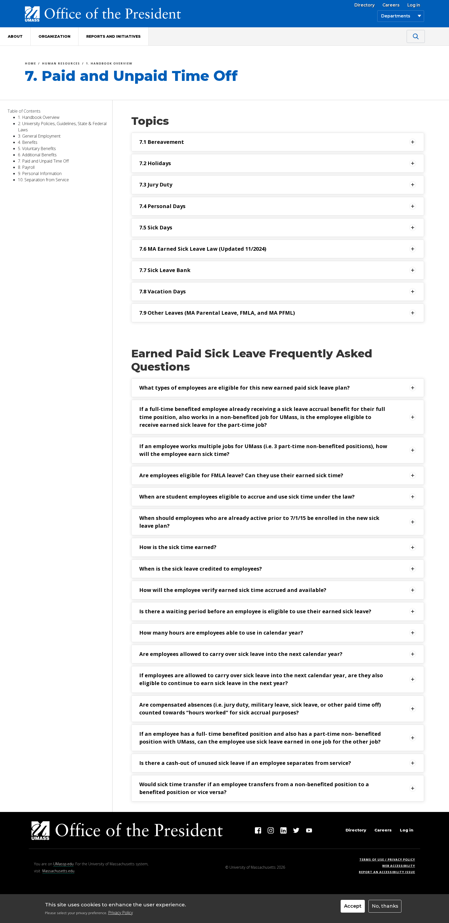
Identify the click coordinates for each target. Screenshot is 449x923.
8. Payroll (26, 167)
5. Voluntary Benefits (37, 148)
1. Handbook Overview (109, 64)
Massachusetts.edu (58, 870)
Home (30, 64)
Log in (413, 5)
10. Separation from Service (43, 180)
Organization (54, 36)
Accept (352, 906)
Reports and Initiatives (113, 36)
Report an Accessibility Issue (389, 872)
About (15, 36)
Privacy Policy (120, 912)
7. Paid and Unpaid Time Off (43, 161)
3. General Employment (39, 136)
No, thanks (385, 906)
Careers (391, 5)
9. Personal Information (40, 173)
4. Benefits (27, 142)
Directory (364, 5)
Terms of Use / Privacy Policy (389, 859)
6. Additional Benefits (37, 155)
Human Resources (61, 64)
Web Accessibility (398, 865)
